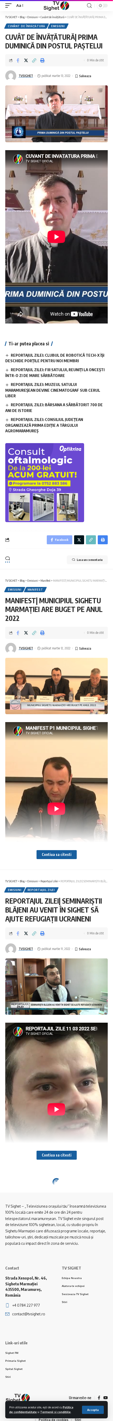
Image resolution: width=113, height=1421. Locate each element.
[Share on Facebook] (18, 60)
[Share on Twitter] (26, 60)
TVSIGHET (26, 76)
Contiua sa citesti (56, 854)
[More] (50, 1225)
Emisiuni (58, 26)
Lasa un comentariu (89, 559)
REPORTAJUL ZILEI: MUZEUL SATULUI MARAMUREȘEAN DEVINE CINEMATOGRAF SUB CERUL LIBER (52, 390)
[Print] (42, 60)
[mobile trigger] (9, 5)
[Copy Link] (34, 60)
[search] (89, 6)
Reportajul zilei (41, 889)
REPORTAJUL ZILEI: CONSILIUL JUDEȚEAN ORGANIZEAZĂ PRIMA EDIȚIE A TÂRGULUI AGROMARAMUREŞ (44, 425)
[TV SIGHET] (56, 5)
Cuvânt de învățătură (26, 26)
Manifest (35, 589)
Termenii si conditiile (55, 1412)
